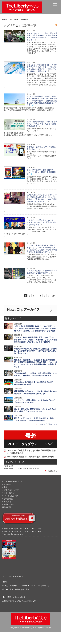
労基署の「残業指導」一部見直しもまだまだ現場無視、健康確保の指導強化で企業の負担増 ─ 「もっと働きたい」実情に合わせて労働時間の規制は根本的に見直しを (35, 363)
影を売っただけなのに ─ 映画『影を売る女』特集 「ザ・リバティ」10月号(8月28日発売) (34, 419)
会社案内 (7, 501)
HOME (4, 19)
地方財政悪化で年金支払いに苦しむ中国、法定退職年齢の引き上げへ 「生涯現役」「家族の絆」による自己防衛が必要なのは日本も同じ (42, 198)
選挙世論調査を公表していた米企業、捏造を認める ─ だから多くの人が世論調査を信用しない (35, 392)
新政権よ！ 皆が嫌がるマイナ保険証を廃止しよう (41, 147)
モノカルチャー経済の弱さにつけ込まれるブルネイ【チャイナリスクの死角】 (34, 401)
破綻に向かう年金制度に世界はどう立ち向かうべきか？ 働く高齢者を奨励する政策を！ (42, 123)
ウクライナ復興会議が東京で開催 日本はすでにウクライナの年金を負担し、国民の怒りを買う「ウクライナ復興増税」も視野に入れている (42, 248)
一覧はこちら (51, 470)
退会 (5, 487)
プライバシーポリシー (12, 490)
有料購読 (7, 484)
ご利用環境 (8, 498)
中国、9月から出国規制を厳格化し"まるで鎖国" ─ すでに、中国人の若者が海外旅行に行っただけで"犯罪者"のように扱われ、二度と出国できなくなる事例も (35, 328)
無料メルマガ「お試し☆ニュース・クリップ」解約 (22, 531)
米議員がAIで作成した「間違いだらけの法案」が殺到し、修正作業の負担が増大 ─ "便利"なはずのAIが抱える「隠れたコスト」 (35, 350)
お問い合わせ (9, 504)
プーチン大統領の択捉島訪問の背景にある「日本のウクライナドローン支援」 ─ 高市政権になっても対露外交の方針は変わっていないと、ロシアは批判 (35, 339)
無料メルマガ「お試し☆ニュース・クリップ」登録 (22, 528)
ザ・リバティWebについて (14, 481)
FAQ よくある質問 (11, 495)
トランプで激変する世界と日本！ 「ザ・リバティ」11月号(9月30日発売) (41, 171)
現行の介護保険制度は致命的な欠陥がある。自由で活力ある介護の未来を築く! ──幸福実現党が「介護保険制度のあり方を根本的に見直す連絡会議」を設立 (42, 100)
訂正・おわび (9, 492)
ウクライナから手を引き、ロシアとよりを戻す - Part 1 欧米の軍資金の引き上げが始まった (42, 222)
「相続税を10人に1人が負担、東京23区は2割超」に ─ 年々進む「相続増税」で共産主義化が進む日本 (35, 374)
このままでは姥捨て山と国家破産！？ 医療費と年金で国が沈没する (42, 271)
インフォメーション (15, 461)
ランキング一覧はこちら (47, 424)
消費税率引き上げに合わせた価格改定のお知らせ (22, 468)
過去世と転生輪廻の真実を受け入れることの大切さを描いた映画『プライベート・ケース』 (35, 410)
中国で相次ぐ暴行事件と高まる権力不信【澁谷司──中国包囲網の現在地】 (35, 383)
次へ (54, 295)
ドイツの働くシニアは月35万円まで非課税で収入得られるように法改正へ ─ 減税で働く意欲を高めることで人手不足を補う (42, 36)
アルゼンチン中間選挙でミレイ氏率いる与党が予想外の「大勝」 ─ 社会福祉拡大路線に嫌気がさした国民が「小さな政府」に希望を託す (42, 67)
